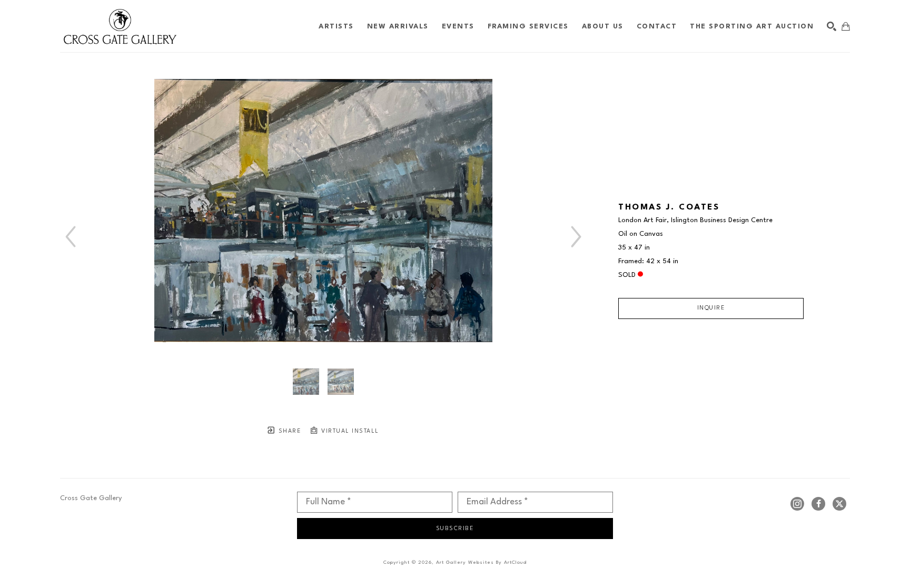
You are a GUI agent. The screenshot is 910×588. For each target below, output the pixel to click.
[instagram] (797, 504)
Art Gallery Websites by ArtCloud (481, 562)
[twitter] (839, 504)
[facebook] (818, 504)
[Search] (831, 26)
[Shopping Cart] (846, 26)
